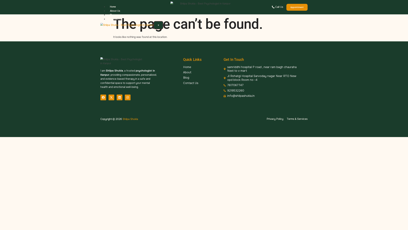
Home (113, 6)
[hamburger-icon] (159, 7)
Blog (112, 14)
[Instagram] (128, 97)
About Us (115, 10)
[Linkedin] (119, 97)
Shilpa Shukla (130, 119)
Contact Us (116, 19)
